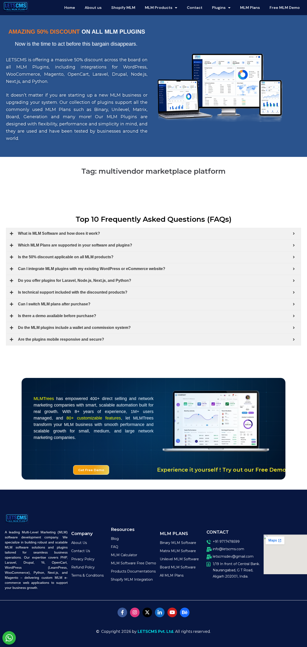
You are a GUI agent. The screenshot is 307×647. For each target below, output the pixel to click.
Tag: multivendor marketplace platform (153, 171)
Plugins (219, 7)
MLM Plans (250, 7)
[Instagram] (135, 612)
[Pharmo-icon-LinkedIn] (160, 612)
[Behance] (184, 612)
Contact (194, 7)
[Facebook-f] (122, 612)
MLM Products (158, 7)
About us (93, 7)
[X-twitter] (147, 612)
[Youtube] (172, 612)
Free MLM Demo (285, 7)
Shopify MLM (123, 7)
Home (69, 7)
